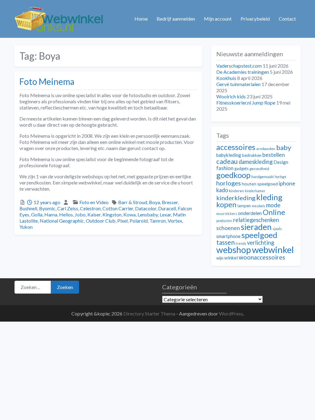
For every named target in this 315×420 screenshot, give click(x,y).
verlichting (260, 242)
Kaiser (94, 214)
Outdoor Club (100, 221)
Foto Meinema (46, 81)
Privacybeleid (255, 19)
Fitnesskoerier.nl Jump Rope (245, 102)
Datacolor (145, 208)
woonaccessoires (262, 257)
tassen (225, 242)
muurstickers (226, 214)
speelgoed (259, 235)
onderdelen (250, 213)
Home (141, 19)
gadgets (241, 168)
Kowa (129, 214)
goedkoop (233, 175)
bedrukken (251, 155)
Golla (36, 214)
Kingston (112, 214)
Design (280, 162)
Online (274, 212)
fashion (224, 168)
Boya (154, 202)
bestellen (273, 155)
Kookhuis (226, 78)
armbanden (265, 148)
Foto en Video (94, 202)
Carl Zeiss (67, 208)
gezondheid (259, 168)
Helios (66, 214)
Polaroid (139, 221)
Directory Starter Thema (149, 313)
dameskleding (256, 161)
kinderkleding (235, 197)
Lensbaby (148, 214)
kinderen (236, 190)
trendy (241, 243)
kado (222, 190)
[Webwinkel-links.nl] (59, 18)
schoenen (228, 228)
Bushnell (28, 208)
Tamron (158, 221)
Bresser (170, 202)
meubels (258, 206)
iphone (287, 183)
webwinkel (273, 249)
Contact (287, 19)
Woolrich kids (231, 96)
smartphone (228, 236)
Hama (50, 214)
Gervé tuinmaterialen (238, 84)
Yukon (26, 227)
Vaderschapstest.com (239, 66)
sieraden (256, 227)
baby (283, 147)
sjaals (277, 228)
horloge (280, 177)
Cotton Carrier (117, 208)
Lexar (165, 214)
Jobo (80, 214)
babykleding (228, 155)
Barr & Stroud (132, 202)
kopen (226, 204)
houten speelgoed (260, 183)
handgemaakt (262, 176)
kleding (269, 197)
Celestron (90, 208)
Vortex (175, 221)
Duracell (167, 208)
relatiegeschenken (256, 219)
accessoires (235, 147)
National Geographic (62, 221)
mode (273, 204)
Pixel (122, 221)
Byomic (47, 208)
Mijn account (218, 19)
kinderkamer (255, 191)
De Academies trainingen (242, 72)
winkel (231, 257)
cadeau (227, 161)
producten (224, 221)
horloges (228, 183)
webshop (233, 249)
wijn (219, 258)
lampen (244, 205)
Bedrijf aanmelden (176, 19)
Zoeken (65, 287)
